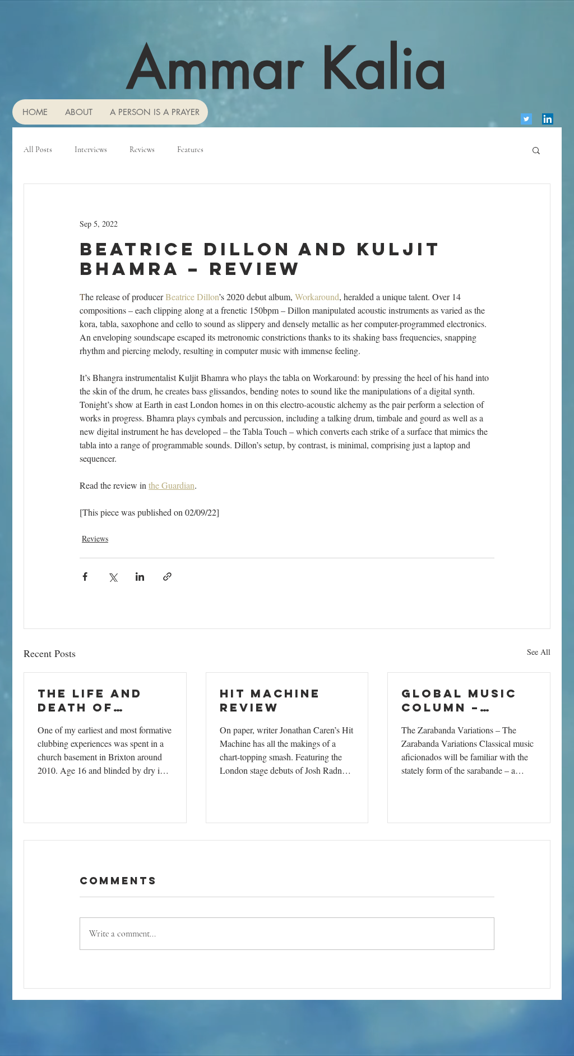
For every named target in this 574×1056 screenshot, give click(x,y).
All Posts (38, 149)
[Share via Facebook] (85, 576)
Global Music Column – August (459, 700)
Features (190, 149)
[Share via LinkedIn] (140, 576)
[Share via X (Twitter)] (112, 576)
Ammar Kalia (287, 67)
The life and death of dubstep (90, 700)
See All (538, 651)
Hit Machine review (270, 700)
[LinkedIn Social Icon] (547, 119)
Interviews (91, 149)
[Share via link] (167, 576)
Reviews (142, 149)
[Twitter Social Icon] (526, 119)
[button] (536, 149)
